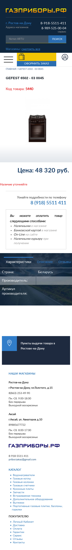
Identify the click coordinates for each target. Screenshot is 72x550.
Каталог (15, 470)
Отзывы (18, 539)
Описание (45, 262)
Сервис (17, 535)
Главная (11, 69)
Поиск (57, 39)
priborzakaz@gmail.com (22, 459)
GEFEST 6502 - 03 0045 (30, 69)
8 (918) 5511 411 (48, 203)
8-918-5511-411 (53, 23)
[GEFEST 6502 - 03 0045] (37, 121)
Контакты (19, 542)
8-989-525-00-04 (53, 28)
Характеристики (18, 262)
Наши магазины (22, 373)
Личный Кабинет (23, 522)
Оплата (17, 528)
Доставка (19, 525)
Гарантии (18, 532)
